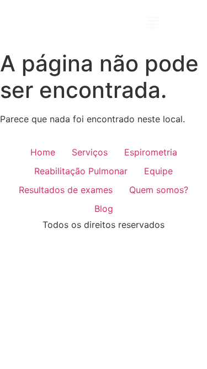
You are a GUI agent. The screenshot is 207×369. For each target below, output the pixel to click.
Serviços (90, 152)
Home (42, 152)
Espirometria (150, 152)
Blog (103, 208)
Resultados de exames (66, 189)
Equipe (158, 170)
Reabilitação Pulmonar (81, 170)
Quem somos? (158, 189)
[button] (152, 23)
